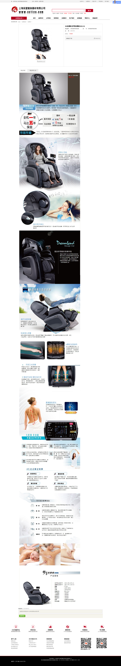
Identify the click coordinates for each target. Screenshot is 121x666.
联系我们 (56, 18)
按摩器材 (24, 21)
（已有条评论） (26, 608)
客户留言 (71, 18)
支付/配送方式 (33, 639)
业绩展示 (64, 18)
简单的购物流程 (50, 648)
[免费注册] (41, 1)
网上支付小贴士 (32, 644)
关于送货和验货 (32, 646)
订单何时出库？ (32, 642)
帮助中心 (87, 18)
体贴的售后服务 (50, 642)
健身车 (57, 13)
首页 (34, 18)
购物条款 (66, 639)
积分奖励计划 (14, 646)
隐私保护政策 (67, 642)
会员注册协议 (67, 641)
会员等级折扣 (14, 642)
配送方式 (31, 641)
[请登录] (36, 1)
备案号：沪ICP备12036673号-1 (19, 661)
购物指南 (49, 639)
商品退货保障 (14, 648)
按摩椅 (29, 21)
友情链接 (79, 18)
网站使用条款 (50, 644)
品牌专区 (40, 18)
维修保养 (95, 18)
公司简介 (48, 18)
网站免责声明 (50, 646)
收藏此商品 (97, 38)
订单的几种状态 (15, 644)
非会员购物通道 (50, 641)
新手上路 (13, 639)
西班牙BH (72, 30)
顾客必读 (13, 641)
